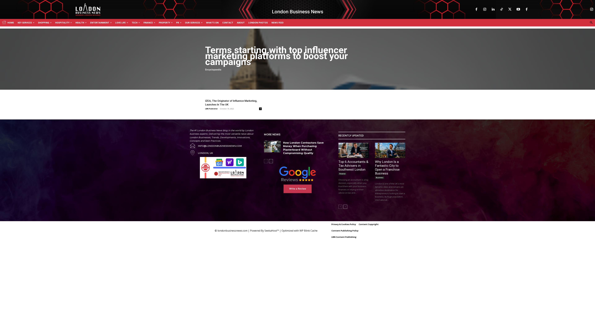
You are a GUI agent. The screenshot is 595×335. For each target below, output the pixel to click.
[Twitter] (510, 9)
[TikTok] (501, 9)
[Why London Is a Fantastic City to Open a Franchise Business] (390, 150)
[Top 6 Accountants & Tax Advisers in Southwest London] (353, 150)
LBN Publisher (211, 108)
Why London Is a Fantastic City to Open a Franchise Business (387, 167)
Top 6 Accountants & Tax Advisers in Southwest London (353, 165)
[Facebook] (476, 9)
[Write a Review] (297, 174)
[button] (591, 22)
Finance (342, 174)
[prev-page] (266, 161)
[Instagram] (484, 9)
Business (379, 177)
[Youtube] (518, 9)
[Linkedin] (493, 9)
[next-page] (271, 161)
